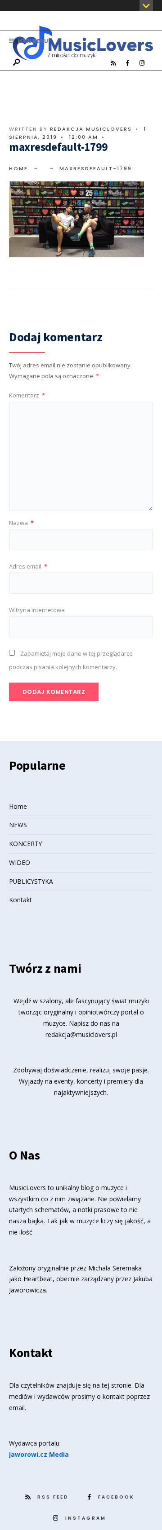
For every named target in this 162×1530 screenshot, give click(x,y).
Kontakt (20, 899)
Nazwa (21, 523)
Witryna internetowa (37, 610)
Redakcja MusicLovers (91, 128)
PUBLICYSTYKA (31, 881)
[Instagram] (142, 63)
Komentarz (27, 395)
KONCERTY (25, 843)
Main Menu (32, 41)
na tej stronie (112, 1385)
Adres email (28, 566)
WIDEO (19, 862)
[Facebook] (127, 63)
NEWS (18, 824)
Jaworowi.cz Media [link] (39, 1454)
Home (18, 168)
